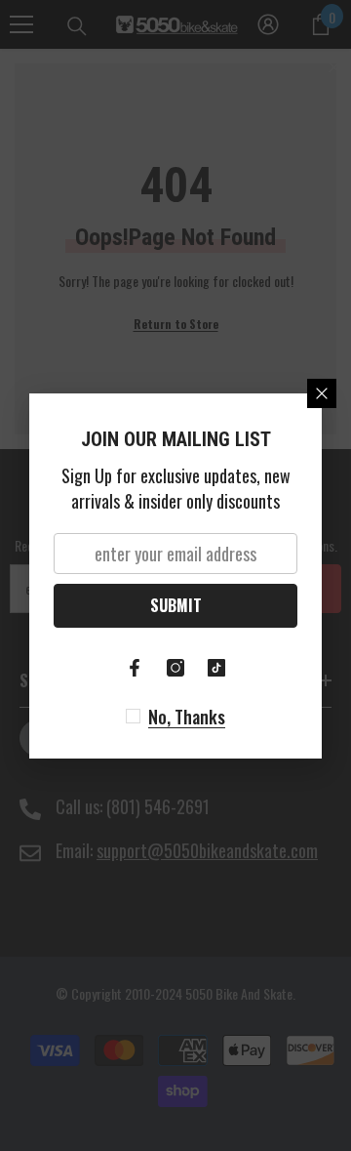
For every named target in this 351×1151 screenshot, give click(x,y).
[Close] (321, 393)
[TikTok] (216, 667)
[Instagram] (175, 667)
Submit (176, 605)
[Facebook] (134, 667)
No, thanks (186, 716)
